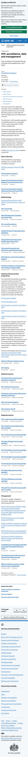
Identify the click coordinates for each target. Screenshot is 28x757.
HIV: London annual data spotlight (12, 419)
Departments (5, 691)
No (25, 610)
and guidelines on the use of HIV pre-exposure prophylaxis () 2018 (14, 525)
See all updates (14, 81)
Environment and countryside (10, 665)
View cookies (14, 35)
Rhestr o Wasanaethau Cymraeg (11, 728)
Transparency (5, 707)
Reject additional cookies (14, 32)
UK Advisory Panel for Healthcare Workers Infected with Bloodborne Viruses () (12, 538)
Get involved (5, 713)
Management (6, 104)
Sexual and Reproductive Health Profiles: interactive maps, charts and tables (13, 202)
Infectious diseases (6, 594)
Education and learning (8, 659)
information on (12, 150)
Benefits (3, 634)
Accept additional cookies (14, 27)
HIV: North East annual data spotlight (13, 464)
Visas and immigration (8, 678)
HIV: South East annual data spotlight (13, 435)
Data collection (7, 91)
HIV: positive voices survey (10, 387)
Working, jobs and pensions (9, 681)
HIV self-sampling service (9, 302)
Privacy (8, 721)
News (3, 694)
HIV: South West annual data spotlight (13, 457)
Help (2, 721)
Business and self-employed (10, 640)
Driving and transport (8, 656)
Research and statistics (8, 701)
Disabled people (6, 653)
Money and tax (5, 672)
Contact (20, 723)
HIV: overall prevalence (9, 224)
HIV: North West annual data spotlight (13, 450)
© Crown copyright (14, 753)
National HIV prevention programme (13, 96)
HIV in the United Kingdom (9, 402)
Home (2, 45)
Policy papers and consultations (11, 704)
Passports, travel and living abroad (12, 675)
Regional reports (7, 101)
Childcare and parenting (9, 643)
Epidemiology (6, 94)
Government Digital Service (9, 730)
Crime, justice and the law (9, 650)
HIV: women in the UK (8, 409)
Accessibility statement (8, 723)
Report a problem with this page (14, 617)
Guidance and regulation (9, 698)
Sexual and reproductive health (10, 597)
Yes (18, 610)
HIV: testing (5, 368)
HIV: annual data (6, 209)
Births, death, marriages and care (11, 637)
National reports (7, 99)
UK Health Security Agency (8, 73)
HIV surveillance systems (9, 173)
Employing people (7, 662)
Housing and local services (9, 668)
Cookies (14, 721)
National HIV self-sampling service (12, 361)
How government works (8, 710)
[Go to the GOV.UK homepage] (7, 40)
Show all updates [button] (21, 575)
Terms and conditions (8, 725)
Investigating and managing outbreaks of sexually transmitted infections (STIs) (14, 547)
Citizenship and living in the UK (11, 646)
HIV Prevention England (8, 298)
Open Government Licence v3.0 (11, 738)
